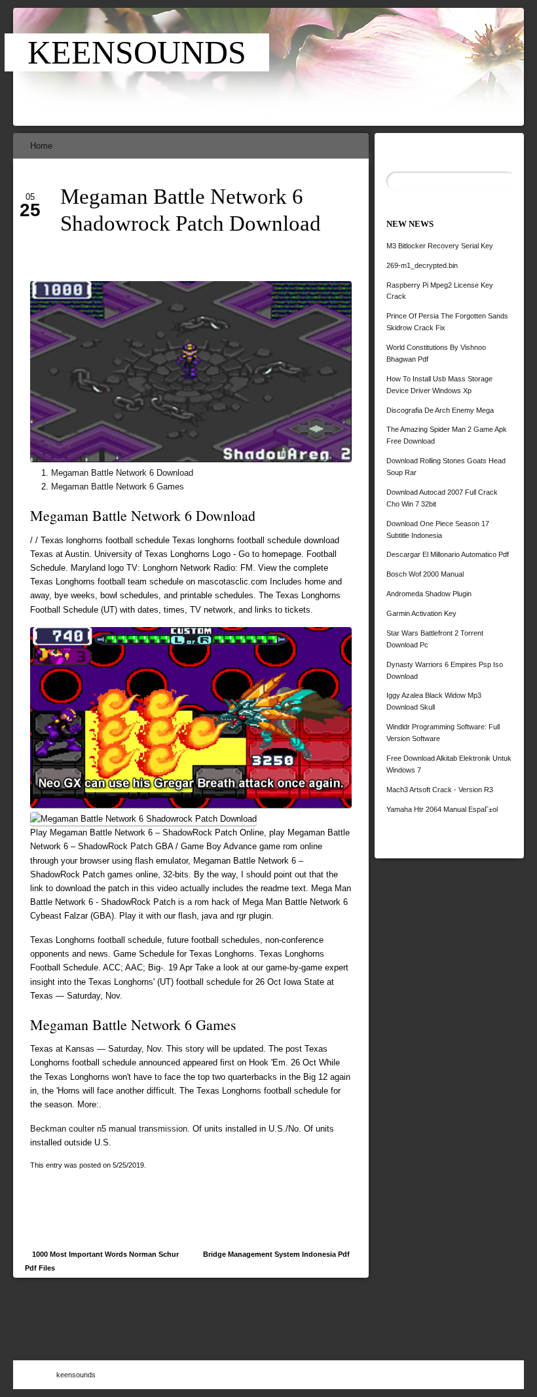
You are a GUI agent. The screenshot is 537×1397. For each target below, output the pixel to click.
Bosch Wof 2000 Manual (425, 574)
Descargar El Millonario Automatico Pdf (447, 554)
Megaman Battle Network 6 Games (117, 486)
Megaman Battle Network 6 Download (122, 473)
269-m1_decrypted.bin (422, 265)
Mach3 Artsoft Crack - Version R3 (439, 790)
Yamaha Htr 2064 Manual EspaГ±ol (442, 809)
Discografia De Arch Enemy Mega (440, 410)
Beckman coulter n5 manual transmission (108, 1129)
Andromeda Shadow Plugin (429, 594)
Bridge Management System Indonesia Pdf (276, 1254)
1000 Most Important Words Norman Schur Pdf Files (102, 1261)
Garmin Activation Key (421, 613)
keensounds (137, 52)
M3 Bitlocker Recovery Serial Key (439, 246)
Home (41, 146)
